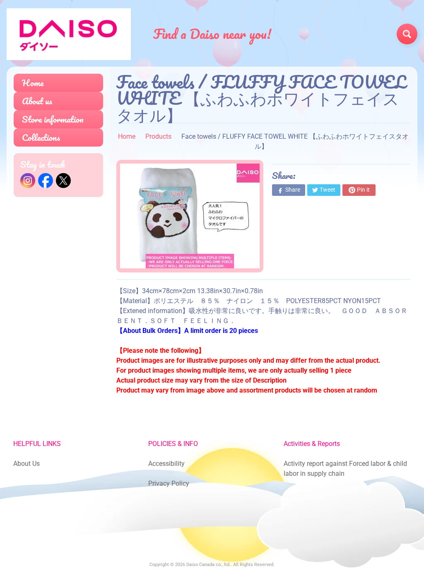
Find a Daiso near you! (212, 34)
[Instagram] (27, 180)
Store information (53, 119)
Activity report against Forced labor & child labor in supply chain (345, 468)
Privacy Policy (168, 483)
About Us (26, 464)
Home (32, 82)
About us (37, 101)
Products (158, 136)
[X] (63, 180)
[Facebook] (45, 180)
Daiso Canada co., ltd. (208, 564)
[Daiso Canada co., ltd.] (69, 34)
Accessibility (166, 464)
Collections (41, 137)
